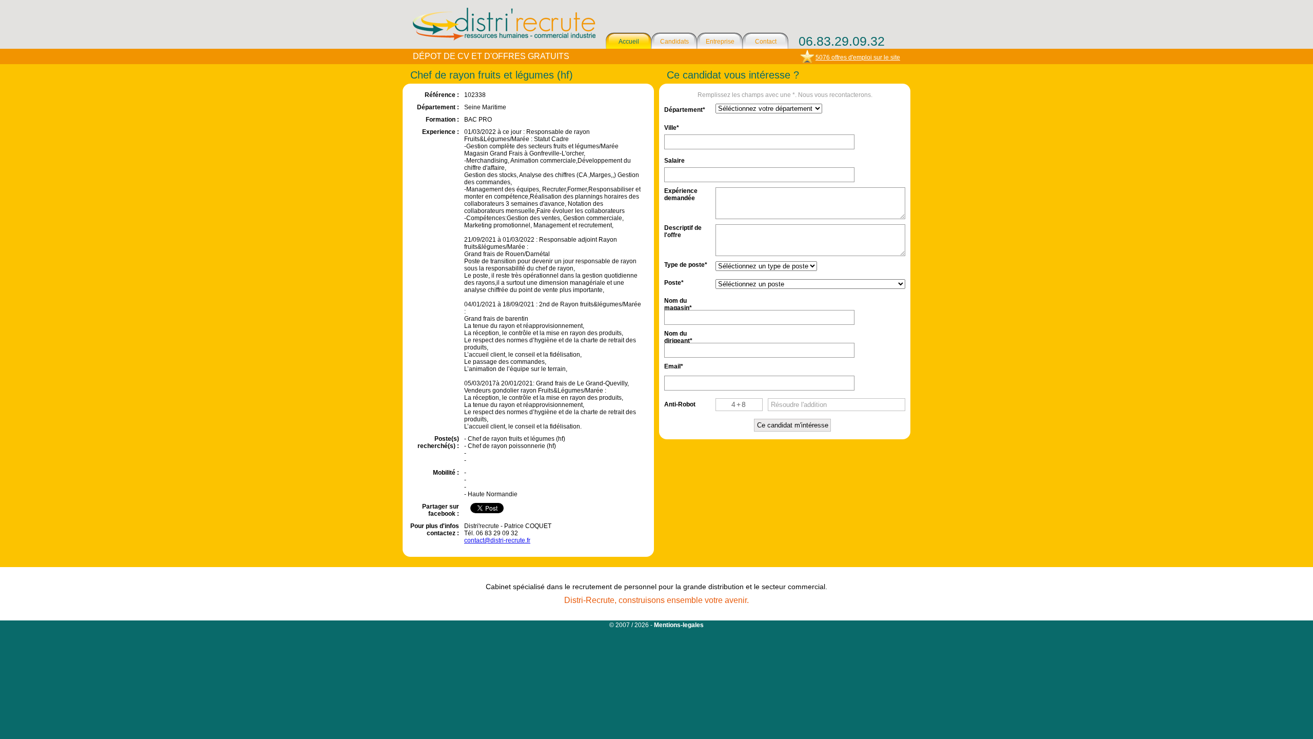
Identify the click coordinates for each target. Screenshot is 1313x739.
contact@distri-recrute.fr (497, 540)
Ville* (671, 127)
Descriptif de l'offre (683, 230)
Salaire (674, 160)
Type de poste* (685, 264)
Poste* (674, 282)
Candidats (674, 41)
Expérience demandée (681, 193)
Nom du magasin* (678, 303)
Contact (766, 41)
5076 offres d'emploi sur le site (857, 57)
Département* (684, 109)
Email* (673, 366)
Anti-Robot (679, 404)
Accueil (629, 41)
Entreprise (720, 41)
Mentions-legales (679, 625)
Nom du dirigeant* (678, 336)
